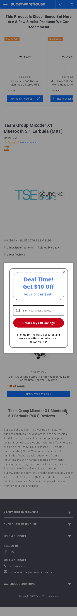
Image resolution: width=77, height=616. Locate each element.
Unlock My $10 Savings (38, 323)
